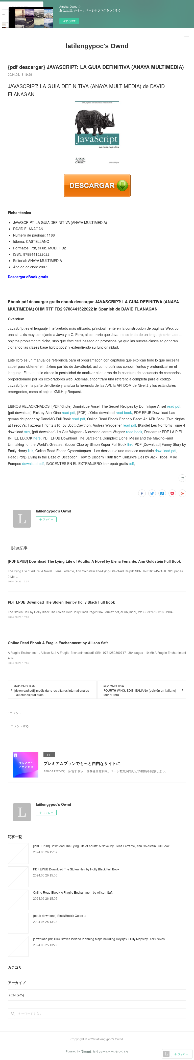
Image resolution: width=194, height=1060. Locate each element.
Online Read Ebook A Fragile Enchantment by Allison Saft (58, 642)
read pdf (173, 406)
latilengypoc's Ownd (97, 46)
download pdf (165, 450)
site (27, 431)
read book (124, 412)
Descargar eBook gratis (28, 276)
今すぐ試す (69, 21)
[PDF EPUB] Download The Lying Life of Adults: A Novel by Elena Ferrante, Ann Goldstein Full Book (94, 561)
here (37, 438)
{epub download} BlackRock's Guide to (59, 915)
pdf (131, 463)
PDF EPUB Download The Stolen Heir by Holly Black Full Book (61, 602)
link (130, 444)
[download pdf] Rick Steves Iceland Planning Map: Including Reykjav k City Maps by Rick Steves (99, 939)
